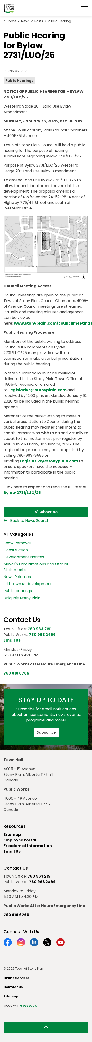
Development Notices (24, 557)
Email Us (12, 851)
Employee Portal (20, 840)
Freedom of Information (28, 845)
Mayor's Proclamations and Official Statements (36, 566)
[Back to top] (46, 1027)
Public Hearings (19, 80)
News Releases (17, 576)
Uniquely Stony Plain (22, 598)
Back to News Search (29, 520)
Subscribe (48, 512)
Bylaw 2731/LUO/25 (22, 492)
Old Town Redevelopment (28, 583)
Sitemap (12, 834)
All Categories (18, 534)
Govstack (28, 1005)
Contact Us (13, 987)
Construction (16, 550)
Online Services (17, 978)
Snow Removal (17, 543)
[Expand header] (85, 8)
